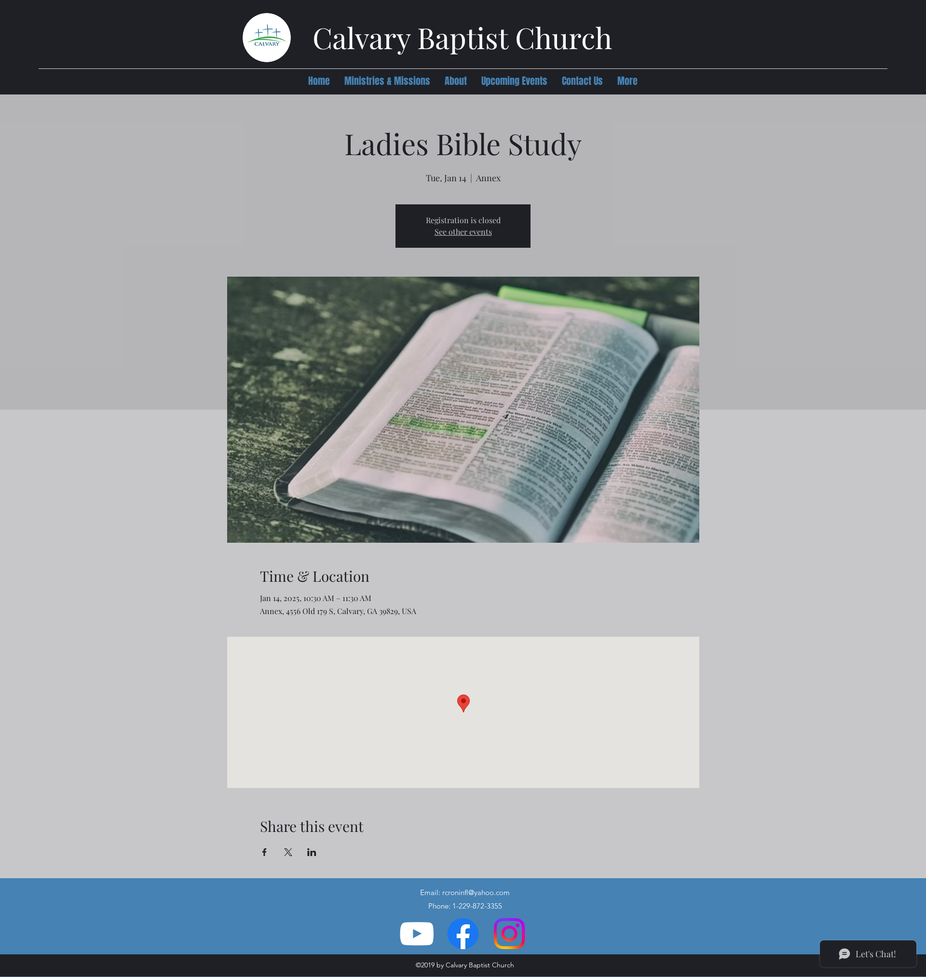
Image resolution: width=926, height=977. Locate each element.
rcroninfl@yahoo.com (476, 892)
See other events (463, 232)
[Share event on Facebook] (264, 852)
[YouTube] (416, 933)
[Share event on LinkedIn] (311, 852)
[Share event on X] (288, 852)
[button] (387, 81)
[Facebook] (463, 933)
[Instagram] (509, 933)
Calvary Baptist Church (462, 37)
